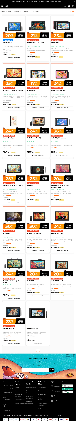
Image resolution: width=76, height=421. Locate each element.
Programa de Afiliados (42, 398)
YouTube (56, 401)
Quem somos (42, 387)
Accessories (6, 410)
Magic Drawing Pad (7, 393)
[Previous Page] (34, 350)
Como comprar (19, 391)
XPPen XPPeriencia (43, 394)
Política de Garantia (29, 392)
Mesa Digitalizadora (7, 398)
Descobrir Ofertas (8, 385)
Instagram (57, 386)
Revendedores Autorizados (42, 404)
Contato (40, 391)
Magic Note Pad (8, 388)
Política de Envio (31, 387)
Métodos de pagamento (18, 395)
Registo (17, 387)
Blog (39, 408)
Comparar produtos (20, 403)
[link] (6, 6)
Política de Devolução (29, 397)
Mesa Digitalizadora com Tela (8, 404)
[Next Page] (41, 350)
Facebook (57, 391)
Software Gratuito (20, 399)
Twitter (56, 396)
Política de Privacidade (29, 402)
